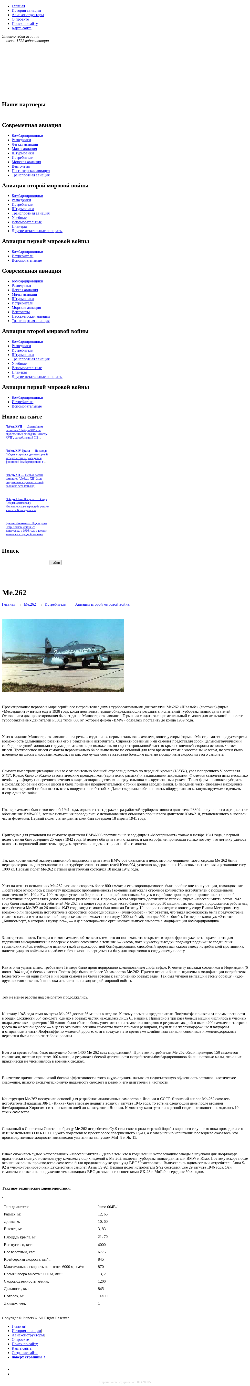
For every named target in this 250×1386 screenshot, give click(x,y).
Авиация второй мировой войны (102, 604)
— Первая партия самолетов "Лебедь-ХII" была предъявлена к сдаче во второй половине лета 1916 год (24, 480)
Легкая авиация (25, 144)
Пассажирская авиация (31, 171)
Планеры (19, 226)
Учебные (19, 217)
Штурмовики (23, 153)
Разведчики (21, 140)
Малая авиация (24, 149)
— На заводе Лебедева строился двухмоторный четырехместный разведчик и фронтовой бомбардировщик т (27, 456)
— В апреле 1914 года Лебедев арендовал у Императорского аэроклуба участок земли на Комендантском (27, 504)
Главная (18, 6)
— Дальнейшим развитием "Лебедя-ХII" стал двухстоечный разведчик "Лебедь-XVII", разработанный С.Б (27, 432)
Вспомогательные (27, 222)
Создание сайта (25, 1353)
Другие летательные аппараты (37, 231)
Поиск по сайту (25, 23)
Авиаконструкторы (28, 15)
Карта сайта (21, 28)
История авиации (26, 10)
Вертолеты (21, 166)
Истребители (22, 157)
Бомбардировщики (27, 135)
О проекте (20, 19)
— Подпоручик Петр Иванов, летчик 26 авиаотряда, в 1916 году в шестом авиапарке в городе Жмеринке (26, 529)
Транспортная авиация (31, 175)
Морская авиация (26, 162)
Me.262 (30, 604)
